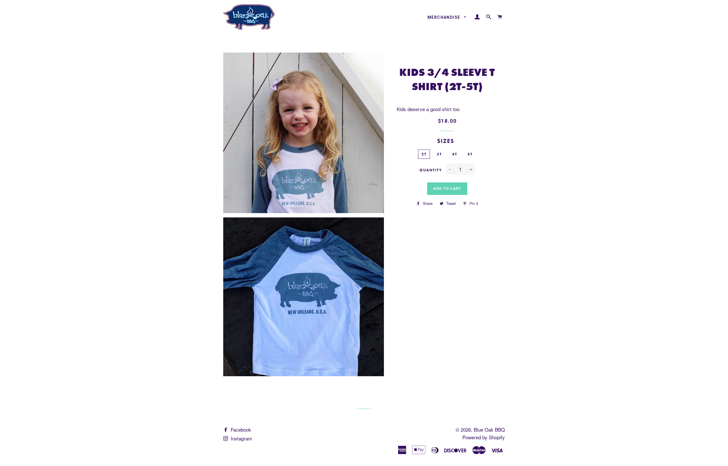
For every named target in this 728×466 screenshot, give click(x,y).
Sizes (445, 141)
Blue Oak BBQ (489, 429)
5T (470, 154)
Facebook (240, 429)
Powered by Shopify (483, 437)
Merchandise (444, 17)
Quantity (430, 170)
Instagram (240, 438)
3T (439, 154)
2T (424, 154)
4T (454, 154)
